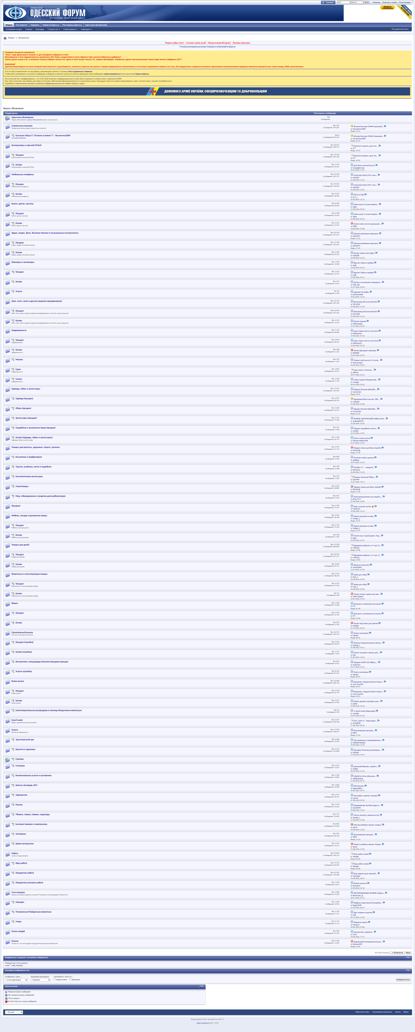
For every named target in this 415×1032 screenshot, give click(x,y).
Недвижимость (19, 330)
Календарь (40, 29)
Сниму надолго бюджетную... (366, 380)
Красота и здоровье (25, 749)
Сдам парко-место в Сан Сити (366, 331)
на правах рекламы (19, 138)
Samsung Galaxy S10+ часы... (365, 175)
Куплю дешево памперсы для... (367, 701)
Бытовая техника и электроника (31, 824)
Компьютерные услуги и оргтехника (34, 775)
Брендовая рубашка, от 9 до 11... (367, 546)
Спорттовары (22, 486)
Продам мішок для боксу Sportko (367, 448)
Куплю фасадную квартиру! (365, 351)
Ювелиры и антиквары (23, 262)
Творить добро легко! (174, 43)
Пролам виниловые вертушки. (366, 234)
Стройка (20, 759)
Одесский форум (203, 1023)
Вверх (408, 953)
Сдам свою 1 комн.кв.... (363, 370)
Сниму (19, 379)
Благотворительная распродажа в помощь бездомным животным (49, 710)
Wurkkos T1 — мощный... (364, 468)
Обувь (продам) (23, 408)
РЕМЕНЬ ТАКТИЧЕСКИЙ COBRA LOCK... (369, 419)
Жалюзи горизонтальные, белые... (368, 643)
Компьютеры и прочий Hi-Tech (27, 145)
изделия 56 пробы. (361, 292)
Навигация (85, 29)
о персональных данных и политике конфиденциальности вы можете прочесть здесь (49, 84)
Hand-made (17, 720)
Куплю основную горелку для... (366, 653)
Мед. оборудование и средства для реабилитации (40, 496)
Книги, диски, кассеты (23, 204)
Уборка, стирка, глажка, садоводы (33, 814)
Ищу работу (21, 863)
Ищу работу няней (361, 854)
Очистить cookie (389, 2)
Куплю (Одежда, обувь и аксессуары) (34, 437)
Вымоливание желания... (364, 731)
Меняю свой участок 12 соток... (367, 360)
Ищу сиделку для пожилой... (365, 874)
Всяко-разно (18, 681)
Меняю (19, 359)
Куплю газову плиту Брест (364, 253)
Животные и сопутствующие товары (29, 574)
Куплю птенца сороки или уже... (367, 594)
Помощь (376, 2)
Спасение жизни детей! (196, 43)
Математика (359, 786)
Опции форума (69, 29)
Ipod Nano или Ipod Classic (364, 166)
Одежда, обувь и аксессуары (26, 389)
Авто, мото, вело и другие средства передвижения (37, 301)
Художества (21, 795)
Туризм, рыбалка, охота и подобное (33, 467)
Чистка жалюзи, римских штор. (366, 815)
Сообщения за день (14, 29)
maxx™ (8, 966)
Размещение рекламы (382, 1012)
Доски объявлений (34, 120)
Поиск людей (18, 931)
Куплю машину (360, 321)
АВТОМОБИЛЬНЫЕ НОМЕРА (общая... (369, 893)
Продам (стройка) (24, 642)
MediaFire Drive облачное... (365, 776)
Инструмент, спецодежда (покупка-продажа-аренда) (42, 662)
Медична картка (361, 922)
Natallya (19, 966)
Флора (15, 603)
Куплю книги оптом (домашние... (367, 224)
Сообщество (53, 29)
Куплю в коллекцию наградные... (367, 282)
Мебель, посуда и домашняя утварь (29, 515)
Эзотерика (21, 834)
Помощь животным (241, 43)
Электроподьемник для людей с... (368, 497)
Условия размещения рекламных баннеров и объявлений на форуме (208, 47)
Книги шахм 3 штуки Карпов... (366, 205)
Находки (20, 902)
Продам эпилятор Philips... (364, 477)
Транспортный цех (25, 739)
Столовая (20, 766)
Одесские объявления (96, 25)
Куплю (19, 165)
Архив (398, 1012)
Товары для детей (20, 545)
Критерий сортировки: (40, 977)
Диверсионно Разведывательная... (368, 942)
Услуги (19, 291)
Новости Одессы (51, 25)
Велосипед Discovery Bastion (365, 302)
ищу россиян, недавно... (363, 932)
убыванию (75, 980)
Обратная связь (362, 1012)
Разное (19, 805)
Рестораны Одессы (72, 25)
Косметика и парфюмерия (29, 457)
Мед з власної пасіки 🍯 (364, 507)
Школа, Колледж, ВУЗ (26, 785)
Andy (13, 966)
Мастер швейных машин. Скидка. (367, 825)
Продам (20, 155)
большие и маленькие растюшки (367, 604)
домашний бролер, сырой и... (366, 767)
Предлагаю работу (25, 873)
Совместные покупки (22, 126)
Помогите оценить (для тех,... (366, 146)
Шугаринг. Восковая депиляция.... (367, 750)
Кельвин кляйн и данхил (364, 458)
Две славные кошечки (363, 913)
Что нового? (21, 25)
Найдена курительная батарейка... (368, 903)
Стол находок (18, 892)
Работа (15, 853)
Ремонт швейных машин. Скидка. (367, 844)
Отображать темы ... (13, 977)
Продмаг (16, 506)
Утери (18, 921)
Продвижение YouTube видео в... (367, 806)
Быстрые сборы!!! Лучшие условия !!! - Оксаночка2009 (43, 135)
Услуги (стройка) (24, 671)
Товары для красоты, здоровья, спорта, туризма (36, 447)
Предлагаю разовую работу (29, 883)
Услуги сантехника (361, 633)
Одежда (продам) (24, 398)
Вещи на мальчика (361, 565)
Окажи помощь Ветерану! (219, 43)
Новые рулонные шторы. (364, 516)
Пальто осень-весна (362, 438)
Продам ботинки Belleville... (365, 390)
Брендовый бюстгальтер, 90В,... (367, 399)
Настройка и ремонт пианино (366, 796)
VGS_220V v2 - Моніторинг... (365, 721)
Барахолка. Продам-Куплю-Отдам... (368, 682)
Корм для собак (360, 575)
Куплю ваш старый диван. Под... (367, 536)
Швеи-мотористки (25, 844)
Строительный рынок (22, 632)
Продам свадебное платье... (365, 429)
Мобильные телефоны (23, 174)
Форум (9, 25)
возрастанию (61, 980)
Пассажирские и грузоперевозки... (368, 740)
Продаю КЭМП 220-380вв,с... (366, 662)
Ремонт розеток (360, 883)
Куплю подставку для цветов (366, 624)
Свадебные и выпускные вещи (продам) (35, 428)
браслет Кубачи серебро (364, 263)
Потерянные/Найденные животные (33, 912)
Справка (28, 29)
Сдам (18, 369)
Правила (35, 25)
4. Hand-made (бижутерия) (364, 711)
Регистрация (404, 2)
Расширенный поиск (400, 29)
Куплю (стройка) (24, 652)
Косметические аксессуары (29, 476)
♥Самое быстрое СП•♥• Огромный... (368, 127)
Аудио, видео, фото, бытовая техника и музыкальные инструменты (45, 233)
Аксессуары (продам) (26, 418)
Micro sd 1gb (359, 195)
